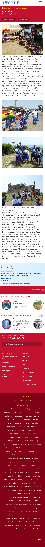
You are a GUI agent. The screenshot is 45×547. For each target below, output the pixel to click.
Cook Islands (12, 430)
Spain (38, 515)
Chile (20, 426)
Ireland (24, 455)
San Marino (9, 504)
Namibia (31, 479)
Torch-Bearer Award (29, 385)
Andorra (22, 409)
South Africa (10, 515)
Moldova (19, 476)
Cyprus (36, 430)
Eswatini (35, 437)
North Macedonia (27, 486)
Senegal (38, 504)
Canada (35, 423)
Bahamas (8, 416)
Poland (18, 493)
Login (40, 539)
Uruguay (37, 525)
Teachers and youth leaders (9, 376)
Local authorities (8, 367)
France (15, 444)
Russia (19, 501)
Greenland (36, 448)
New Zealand (26, 483)
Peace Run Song (28, 373)
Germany (38, 444)
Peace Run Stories (29, 377)
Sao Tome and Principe (24, 504)
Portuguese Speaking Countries (17, 497)
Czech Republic (14, 433)
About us (25, 357)
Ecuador (34, 433)
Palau (7, 490)
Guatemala (8, 451)
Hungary (31, 451)
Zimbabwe (36, 529)
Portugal (27, 493)
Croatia (22, 430)
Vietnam (19, 529)
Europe (19, 441)
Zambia (27, 529)
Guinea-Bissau (20, 451)
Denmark (25, 433)
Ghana (8, 448)
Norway (39, 486)
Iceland (39, 451)
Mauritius (29, 472)
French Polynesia (26, 444)
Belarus (29, 416)
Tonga (21, 522)
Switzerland (18, 518)
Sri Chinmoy (26, 381)
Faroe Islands (29, 441)
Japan (37, 455)
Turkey (28, 522)
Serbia (7, 508)
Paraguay (31, 490)
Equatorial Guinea (14, 437)
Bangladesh (19, 416)
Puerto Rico (35, 497)
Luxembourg (34, 465)
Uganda (8, 525)
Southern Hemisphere (25, 515)
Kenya (21, 458)
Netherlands (14, 483)
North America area (11, 486)
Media (24, 365)
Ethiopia (10, 441)
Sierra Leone (26, 508)
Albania (13, 409)
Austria (39, 412)
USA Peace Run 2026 (22, 400)
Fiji (37, 441)
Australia (31, 412)
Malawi (19, 469)
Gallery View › (23, 19)
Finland (7, 444)
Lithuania (23, 465)
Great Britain (17, 448)
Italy (31, 455)
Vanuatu (10, 529)
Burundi (26, 423)
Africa (6, 409)
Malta (7, 472)
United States (27, 525)
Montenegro (9, 479)
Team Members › (9, 19)
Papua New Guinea (18, 490)
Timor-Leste (12, 522)
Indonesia (16, 455)
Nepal (39, 479)
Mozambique (21, 479)
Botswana (37, 419)
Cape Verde (11, 426)
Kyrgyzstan (11, 462)
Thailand (37, 518)
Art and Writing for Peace (9, 358)
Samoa (35, 501)
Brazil (10, 423)
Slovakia (11, 511)
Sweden (8, 518)
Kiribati (28, 458)
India (8, 455)
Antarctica (38, 409)
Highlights (26, 361)
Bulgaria (18, 423)
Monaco (28, 476)
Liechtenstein (12, 465)
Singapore (37, 508)
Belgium (37, 416)
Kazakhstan (12, 458)
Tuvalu (35, 522)
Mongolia (36, 476)
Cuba (29, 430)
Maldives (37, 469)
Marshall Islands (18, 472)
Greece (27, 448)
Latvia (20, 462)
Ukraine (17, 525)
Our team (25, 369)
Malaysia (28, 469)
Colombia (35, 426)
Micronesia (10, 476)
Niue (35, 483)
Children (5, 363)
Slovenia (20, 511)
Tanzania (28, 518)
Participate (6, 371)
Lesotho (28, 462)
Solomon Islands (32, 511)
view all (41, 297)
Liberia (36, 462)
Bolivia (8, 419)
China (26, 426)
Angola (29, 409)
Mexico (38, 472)
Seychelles (16, 508)
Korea (36, 458)
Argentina (7, 412)
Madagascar (10, 469)
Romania (11, 501)
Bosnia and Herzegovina (22, 419)
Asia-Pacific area (20, 412)
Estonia (26, 437)
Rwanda (27, 501)
